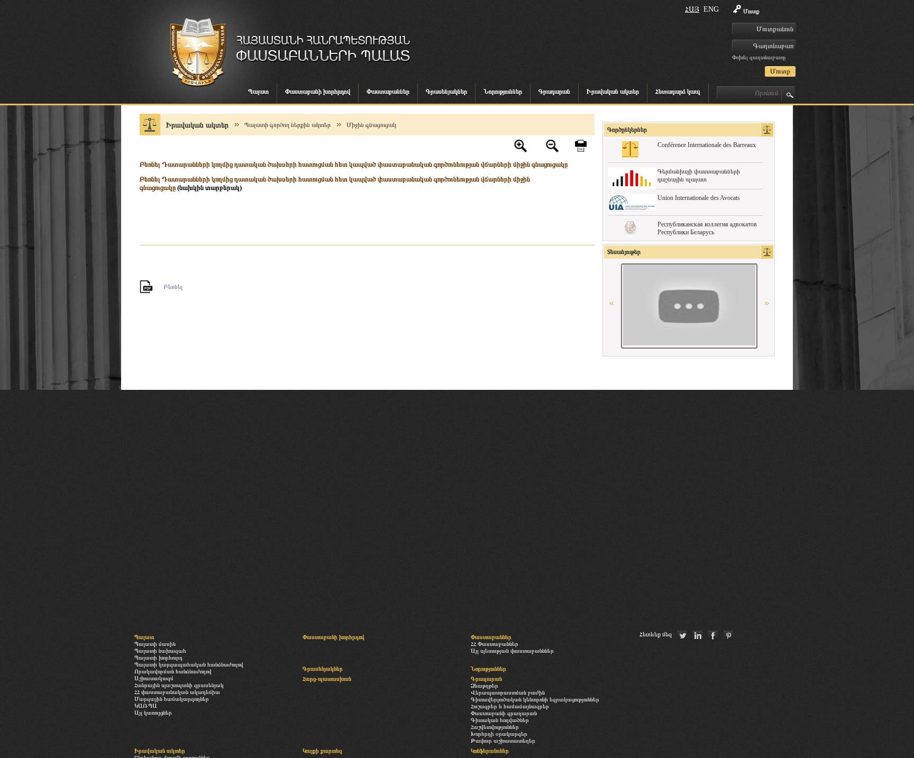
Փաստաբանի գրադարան (504, 713)
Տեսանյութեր (624, 251)
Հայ (692, 9)
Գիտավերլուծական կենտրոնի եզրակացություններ (535, 699)
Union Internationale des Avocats (698, 198)
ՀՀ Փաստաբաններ (494, 644)
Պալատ (258, 91)
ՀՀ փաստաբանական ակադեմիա (177, 692)
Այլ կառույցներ (153, 712)
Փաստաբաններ (388, 91)
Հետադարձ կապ (677, 91)
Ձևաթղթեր (484, 685)
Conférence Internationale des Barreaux (706, 145)
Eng (711, 9)
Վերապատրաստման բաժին (508, 692)
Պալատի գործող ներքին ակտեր (287, 125)
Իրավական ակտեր (613, 91)
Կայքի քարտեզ (322, 750)
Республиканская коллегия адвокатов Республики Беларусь (707, 228)
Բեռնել (172, 286)
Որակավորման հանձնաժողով (173, 671)
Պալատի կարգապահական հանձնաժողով (188, 664)
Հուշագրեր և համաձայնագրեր (510, 706)
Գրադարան (554, 91)
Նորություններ (502, 91)
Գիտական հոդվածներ (500, 720)
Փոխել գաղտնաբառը (758, 57)
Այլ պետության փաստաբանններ (512, 650)
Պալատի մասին (155, 644)
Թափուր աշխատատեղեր (503, 740)
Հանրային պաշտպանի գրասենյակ (179, 685)
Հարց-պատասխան (327, 678)
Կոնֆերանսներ (490, 750)
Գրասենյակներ (446, 91)
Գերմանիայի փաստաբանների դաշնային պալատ (698, 175)
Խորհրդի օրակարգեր (499, 733)
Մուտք (751, 11)
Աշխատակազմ (153, 678)
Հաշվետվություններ (495, 727)
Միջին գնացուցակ (371, 125)
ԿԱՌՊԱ (145, 705)
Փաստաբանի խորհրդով (317, 91)
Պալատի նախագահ (160, 650)
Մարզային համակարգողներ (171, 699)
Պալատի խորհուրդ (158, 657)
